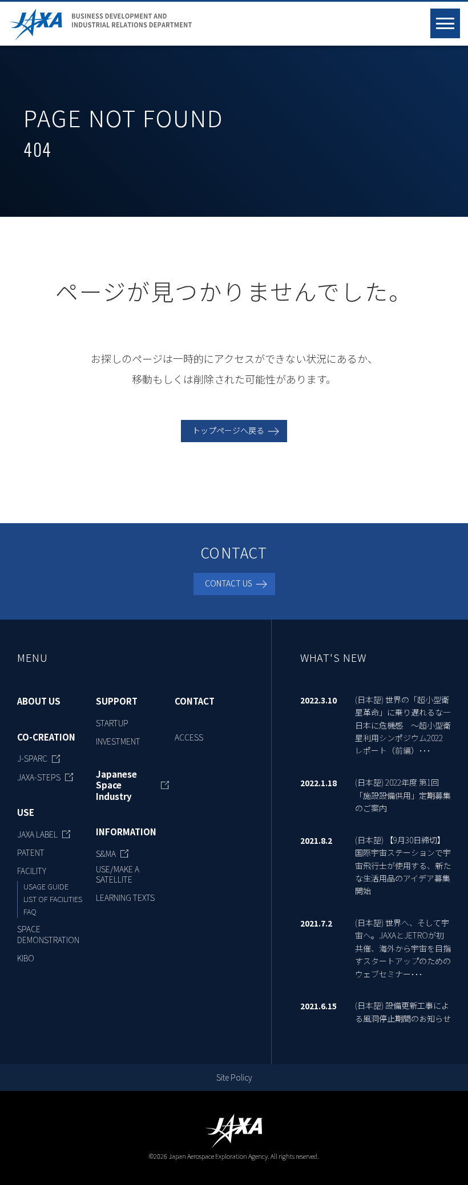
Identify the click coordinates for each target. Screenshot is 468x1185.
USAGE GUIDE (45, 886)
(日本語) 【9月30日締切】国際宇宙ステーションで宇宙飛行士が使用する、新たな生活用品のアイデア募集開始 (403, 865)
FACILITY (31, 871)
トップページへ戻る (228, 430)
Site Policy (234, 1077)
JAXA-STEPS (38, 777)
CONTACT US (228, 583)
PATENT (31, 852)
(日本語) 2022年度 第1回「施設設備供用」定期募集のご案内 (403, 795)
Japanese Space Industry (116, 785)
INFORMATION (126, 832)
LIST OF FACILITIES (52, 898)
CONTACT (195, 701)
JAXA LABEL (37, 834)
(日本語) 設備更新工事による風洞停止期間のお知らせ (403, 1012)
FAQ (30, 911)
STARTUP (112, 723)
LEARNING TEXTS (125, 897)
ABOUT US (38, 701)
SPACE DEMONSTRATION (48, 934)
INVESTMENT (118, 741)
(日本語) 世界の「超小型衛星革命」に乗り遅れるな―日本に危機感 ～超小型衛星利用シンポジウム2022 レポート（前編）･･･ (403, 725)
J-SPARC (32, 758)
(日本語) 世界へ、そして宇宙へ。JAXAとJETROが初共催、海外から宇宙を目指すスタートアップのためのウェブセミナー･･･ (403, 948)
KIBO (25, 958)
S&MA (106, 853)
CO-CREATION (46, 737)
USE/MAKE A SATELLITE (117, 874)
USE (25, 812)
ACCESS (189, 737)
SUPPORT (117, 701)
